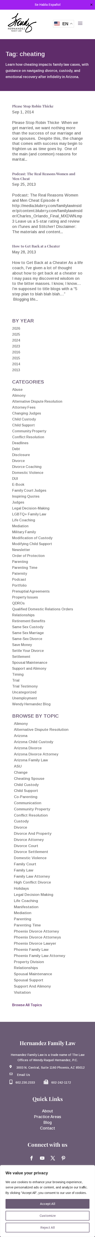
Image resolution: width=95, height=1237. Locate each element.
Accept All (47, 1204)
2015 (16, 358)
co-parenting (25, 797)
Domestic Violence (27, 473)
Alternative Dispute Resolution (37, 401)
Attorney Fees (24, 407)
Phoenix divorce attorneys (37, 937)
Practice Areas (47, 1117)
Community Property (29, 431)
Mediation (20, 526)
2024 (16, 340)
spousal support (28, 980)
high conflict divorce (32, 882)
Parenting (20, 562)
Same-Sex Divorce (27, 639)
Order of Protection (28, 556)
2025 (16, 334)
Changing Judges (26, 413)
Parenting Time (24, 567)
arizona (20, 736)
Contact (47, 1128)
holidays (21, 888)
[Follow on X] (52, 1158)
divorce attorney (29, 840)
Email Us (23, 1075)
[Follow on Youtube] (42, 1158)
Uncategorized (24, 692)
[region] (47, 1201)
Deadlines (20, 443)
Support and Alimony (29, 668)
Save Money (22, 645)
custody (21, 821)
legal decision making (33, 895)
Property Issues (25, 597)
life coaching (26, 901)
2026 (16, 328)
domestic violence (30, 858)
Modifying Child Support (32, 544)
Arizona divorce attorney (36, 754)
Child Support (23, 425)
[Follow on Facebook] (31, 1158)
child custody (26, 785)
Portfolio (19, 585)
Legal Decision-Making (30, 508)
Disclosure (21, 455)
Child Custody (24, 419)
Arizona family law (31, 760)
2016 (16, 352)
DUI (15, 478)
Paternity (19, 573)
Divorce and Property (32, 833)
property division (29, 962)
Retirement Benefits (28, 621)
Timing (18, 674)
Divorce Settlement (31, 852)
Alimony (18, 395)
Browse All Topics (27, 1005)
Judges (18, 502)
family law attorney (32, 876)
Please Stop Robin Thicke (32, 106)
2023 (16, 346)
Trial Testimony (25, 686)
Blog (48, 1122)
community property (32, 809)
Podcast (19, 579)
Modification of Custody (32, 538)
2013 (16, 370)
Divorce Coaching (27, 467)
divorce (20, 827)
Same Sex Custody (27, 627)
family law (23, 870)
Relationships (23, 615)
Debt (16, 449)
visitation (22, 992)
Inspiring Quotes (26, 496)
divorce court (26, 846)
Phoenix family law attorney (39, 956)
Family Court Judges (29, 490)
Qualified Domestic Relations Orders (42, 609)
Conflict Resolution (28, 437)
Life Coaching (23, 520)
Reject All (47, 1227)
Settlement (21, 657)
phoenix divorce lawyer (35, 943)
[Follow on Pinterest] (63, 1158)
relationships (26, 968)
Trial (15, 680)
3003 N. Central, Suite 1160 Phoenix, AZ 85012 (50, 1067)
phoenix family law (31, 950)
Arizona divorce (28, 748)
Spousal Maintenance (29, 662)
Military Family (24, 532)
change (21, 772)
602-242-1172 (61, 1082)
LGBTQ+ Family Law (29, 514)
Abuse (17, 389)
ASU (18, 766)
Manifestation (26, 907)
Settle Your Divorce (28, 651)
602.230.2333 (25, 1082)
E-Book (18, 484)
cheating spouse (29, 779)
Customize (48, 1215)
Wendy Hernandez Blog (31, 704)
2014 (16, 364)
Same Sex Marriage (28, 633)
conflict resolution (31, 815)
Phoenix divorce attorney (36, 931)
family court (25, 864)
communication (27, 803)
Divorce (18, 461)
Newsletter (21, 550)
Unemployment (24, 698)
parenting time (27, 925)
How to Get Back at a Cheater (36, 246)
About (47, 1111)
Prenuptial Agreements (31, 591)
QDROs (18, 603)
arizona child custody (33, 742)
